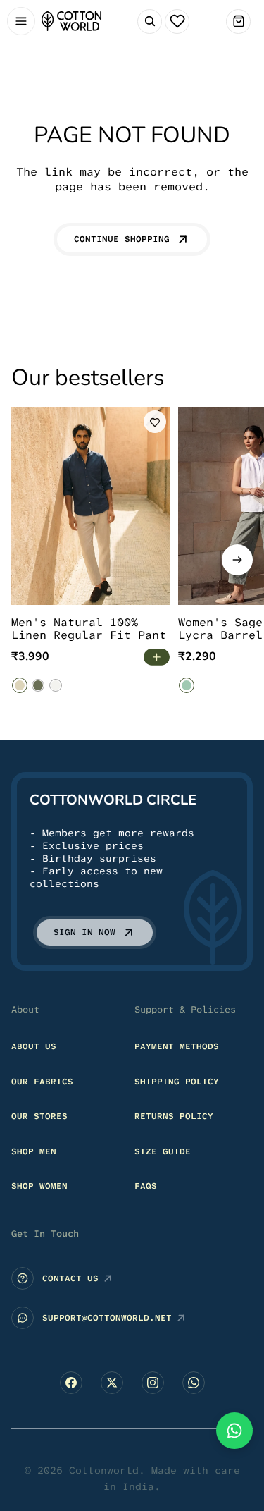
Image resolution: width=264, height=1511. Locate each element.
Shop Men (33, 1151)
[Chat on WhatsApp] (234, 1430)
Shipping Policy (176, 1081)
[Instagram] (153, 1382)
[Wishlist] (177, 21)
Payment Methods (176, 1046)
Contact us (70, 1278)
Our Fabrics (42, 1081)
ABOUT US (33, 1046)
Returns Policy (173, 1116)
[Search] (149, 21)
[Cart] (238, 21)
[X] (112, 1382)
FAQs (145, 1186)
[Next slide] (237, 559)
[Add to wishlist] (155, 421)
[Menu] (20, 21)
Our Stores (39, 1116)
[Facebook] (71, 1382)
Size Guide (162, 1151)
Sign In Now (84, 932)
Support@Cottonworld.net (107, 1317)
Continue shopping (122, 239)
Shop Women (39, 1186)
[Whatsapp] (193, 1382)
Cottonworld (104, 1470)
